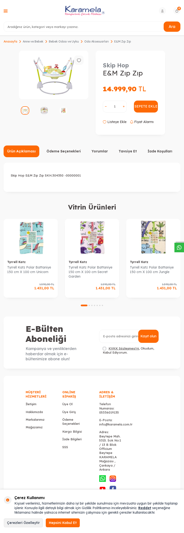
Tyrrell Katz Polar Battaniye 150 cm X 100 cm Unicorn (29, 269)
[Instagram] (112, 478)
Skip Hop (116, 65)
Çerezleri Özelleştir (23, 523)
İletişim (31, 404)
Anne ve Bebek (33, 41)
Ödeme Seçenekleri (63, 151)
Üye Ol (67, 404)
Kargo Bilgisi (72, 431)
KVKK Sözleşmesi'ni (124, 348)
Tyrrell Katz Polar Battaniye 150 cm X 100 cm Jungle (152, 269)
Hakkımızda (34, 412)
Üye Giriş (69, 412)
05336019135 (109, 412)
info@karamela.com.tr (115, 424)
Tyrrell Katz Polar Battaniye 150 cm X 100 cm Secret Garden (90, 272)
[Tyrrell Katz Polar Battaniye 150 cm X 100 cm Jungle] (153, 238)
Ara (172, 26)
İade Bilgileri (72, 439)
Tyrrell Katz (16, 262)
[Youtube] (102, 488)
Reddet (144, 508)
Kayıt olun (148, 336)
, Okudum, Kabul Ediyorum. (128, 350)
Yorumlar (100, 151)
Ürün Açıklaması (21, 151)
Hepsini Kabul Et (63, 523)
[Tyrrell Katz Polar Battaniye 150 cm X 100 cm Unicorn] (31, 238)
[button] (84, 305)
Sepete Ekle (146, 106)
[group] (53, 75)
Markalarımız (35, 419)
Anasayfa (10, 41)
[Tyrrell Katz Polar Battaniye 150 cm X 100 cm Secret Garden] (92, 238)
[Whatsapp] (102, 478)
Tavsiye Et (128, 151)
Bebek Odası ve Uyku (64, 41)
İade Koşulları (160, 151)
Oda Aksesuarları (96, 41)
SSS (65, 447)
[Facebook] (112, 488)
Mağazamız (34, 427)
